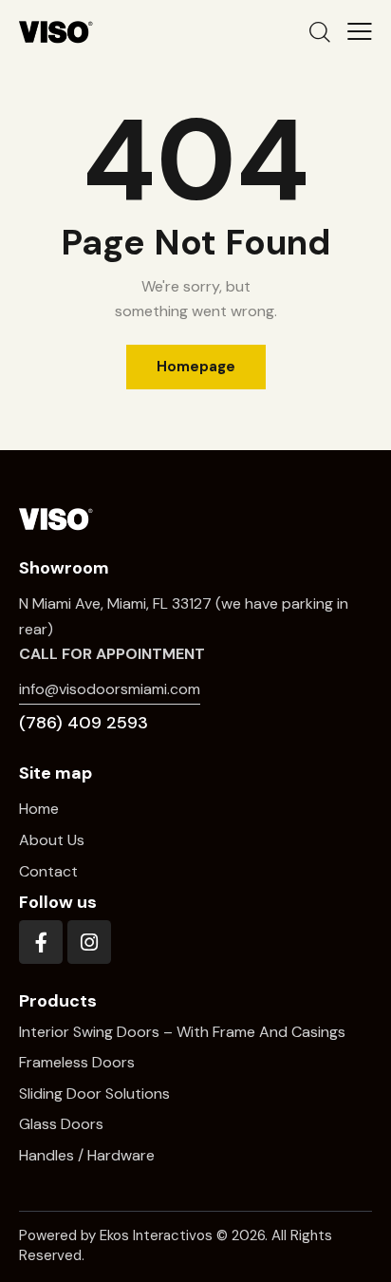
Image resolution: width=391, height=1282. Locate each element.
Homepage (196, 366)
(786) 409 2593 (83, 722)
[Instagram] (89, 942)
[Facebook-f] (41, 942)
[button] (359, 31)
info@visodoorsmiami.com (109, 689)
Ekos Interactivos (156, 1235)
